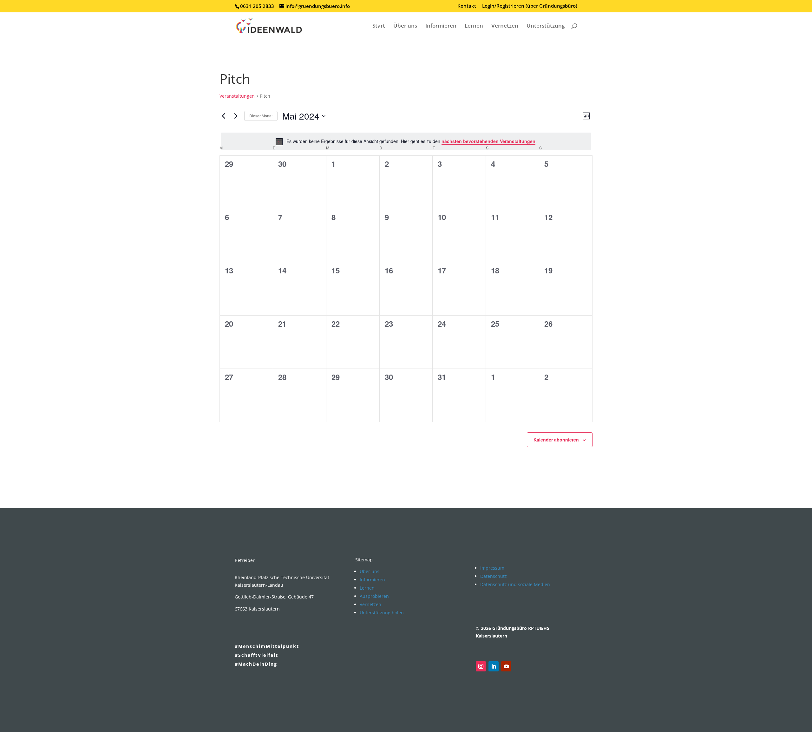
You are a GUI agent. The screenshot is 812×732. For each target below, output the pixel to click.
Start (378, 26)
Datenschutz (493, 576)
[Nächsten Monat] (235, 116)
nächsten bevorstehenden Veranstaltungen (488, 141)
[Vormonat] (223, 116)
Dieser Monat (260, 115)
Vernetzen (504, 26)
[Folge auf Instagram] (481, 666)
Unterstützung (546, 26)
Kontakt (466, 6)
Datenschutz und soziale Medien (515, 584)
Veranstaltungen (237, 96)
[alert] (406, 141)
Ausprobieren (374, 596)
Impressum (492, 568)
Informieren (440, 26)
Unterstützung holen (382, 613)
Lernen (474, 26)
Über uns (405, 26)
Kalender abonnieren (556, 439)
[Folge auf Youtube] (506, 666)
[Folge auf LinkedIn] (493, 666)
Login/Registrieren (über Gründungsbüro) (529, 6)
